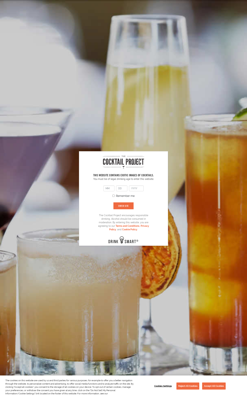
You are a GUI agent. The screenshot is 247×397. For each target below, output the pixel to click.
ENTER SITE (123, 205)
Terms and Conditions (127, 226)
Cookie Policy (129, 229)
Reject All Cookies (187, 386)
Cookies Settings (163, 386)
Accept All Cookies (214, 386)
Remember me (125, 195)
